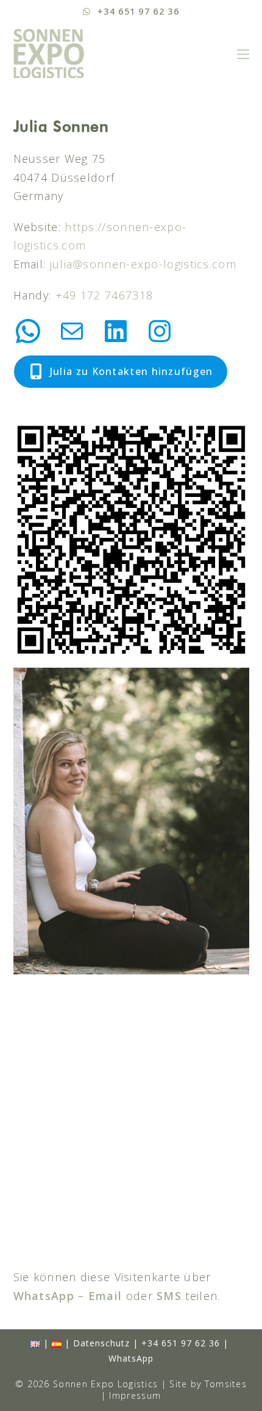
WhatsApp (43, 1295)
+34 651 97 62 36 (180, 1343)
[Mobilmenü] (243, 53)
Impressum (135, 1395)
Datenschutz (101, 1343)
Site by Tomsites (208, 1384)
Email (105, 1295)
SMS (169, 1295)
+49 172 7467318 (104, 295)
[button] (120, 371)
